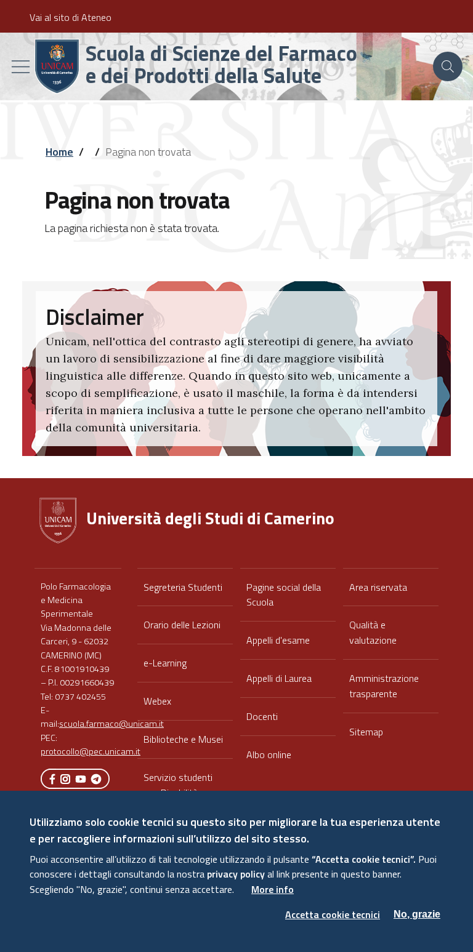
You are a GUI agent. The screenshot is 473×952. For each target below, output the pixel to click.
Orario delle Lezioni (182, 624)
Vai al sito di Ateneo (70, 17)
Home (59, 151)
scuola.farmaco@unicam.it (111, 723)
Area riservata (378, 587)
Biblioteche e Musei (183, 739)
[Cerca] (448, 66)
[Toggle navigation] (20, 67)
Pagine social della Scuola (283, 595)
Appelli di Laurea (279, 678)
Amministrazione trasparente (384, 686)
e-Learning (165, 662)
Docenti (262, 716)
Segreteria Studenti (183, 587)
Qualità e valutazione (373, 632)
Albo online (268, 754)
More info (272, 889)
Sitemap (366, 731)
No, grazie (417, 914)
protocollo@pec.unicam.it (90, 751)
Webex (157, 701)
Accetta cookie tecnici (332, 914)
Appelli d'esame (278, 640)
